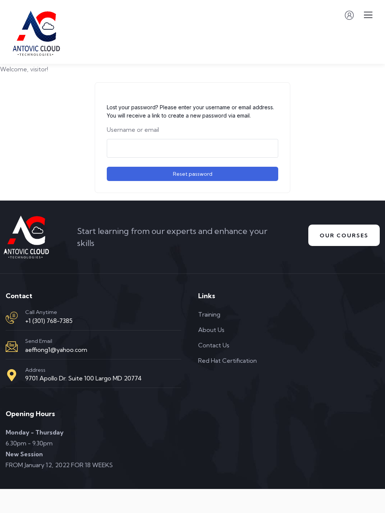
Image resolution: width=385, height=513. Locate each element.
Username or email (133, 129)
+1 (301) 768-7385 (49, 320)
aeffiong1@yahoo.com (56, 349)
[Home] (26, 237)
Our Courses (344, 235)
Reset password (192, 173)
